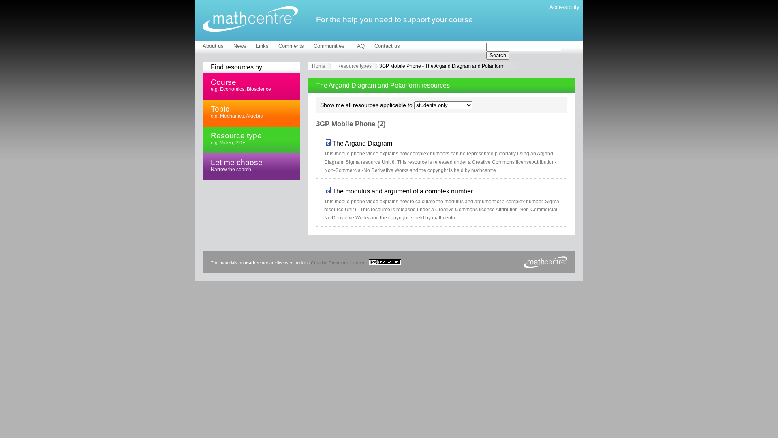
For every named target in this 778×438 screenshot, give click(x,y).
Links (262, 46)
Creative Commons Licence (339, 262)
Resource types (354, 66)
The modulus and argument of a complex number (402, 191)
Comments (291, 46)
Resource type (236, 138)
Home (318, 66)
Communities (329, 46)
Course (241, 85)
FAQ (359, 46)
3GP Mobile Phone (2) (351, 124)
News (239, 46)
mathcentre (250, 19)
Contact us (387, 46)
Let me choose (237, 165)
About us (213, 46)
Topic (237, 111)
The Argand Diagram (362, 143)
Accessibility (564, 7)
